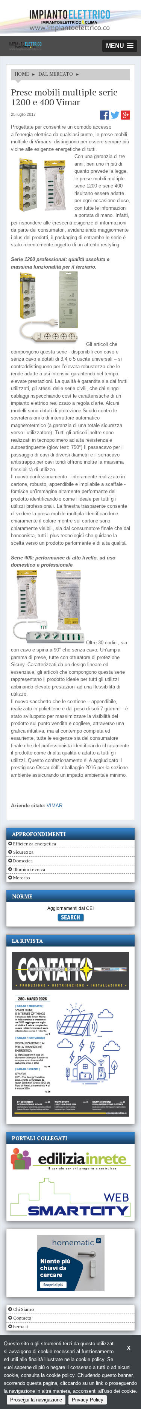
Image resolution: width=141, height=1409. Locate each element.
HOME (22, 74)
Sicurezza (23, 852)
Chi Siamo (23, 1309)
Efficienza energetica (34, 844)
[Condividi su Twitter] (116, 118)
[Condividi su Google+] (125, 118)
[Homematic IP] (71, 1238)
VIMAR (54, 805)
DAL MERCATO (55, 74)
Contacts (22, 1318)
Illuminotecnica (29, 869)
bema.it (20, 1326)
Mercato (21, 877)
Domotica (23, 861)
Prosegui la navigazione (36, 1400)
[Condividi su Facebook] (105, 118)
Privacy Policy (87, 1400)
